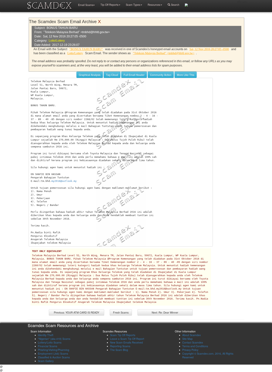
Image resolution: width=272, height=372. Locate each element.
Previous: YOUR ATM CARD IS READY (76, 312)
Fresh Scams (121, 312)
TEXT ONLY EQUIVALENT (47, 251)
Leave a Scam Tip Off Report (127, 339)
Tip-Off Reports (109, 4)
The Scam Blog (119, 350)
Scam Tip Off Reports (122, 335)
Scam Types (133, 4)
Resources (154, 4)
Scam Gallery (46, 361)
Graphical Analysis (89, 75)
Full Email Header (134, 75)
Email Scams (85, 5)
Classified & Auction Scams (54, 357)
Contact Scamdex (192, 342)
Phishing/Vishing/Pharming (53, 350)
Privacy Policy (190, 350)
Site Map (187, 339)
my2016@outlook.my (64, 181)
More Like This (185, 75)
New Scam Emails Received (126, 342)
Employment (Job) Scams (53, 353)
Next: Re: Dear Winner (165, 312)
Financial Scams (47, 346)
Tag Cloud (112, 75)
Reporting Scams (120, 346)
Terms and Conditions (195, 346)
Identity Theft (45, 335)
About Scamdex (191, 335)
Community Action (160, 75)
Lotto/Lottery (57, 40)
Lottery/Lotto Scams (49, 342)
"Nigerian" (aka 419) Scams (54, 339)
